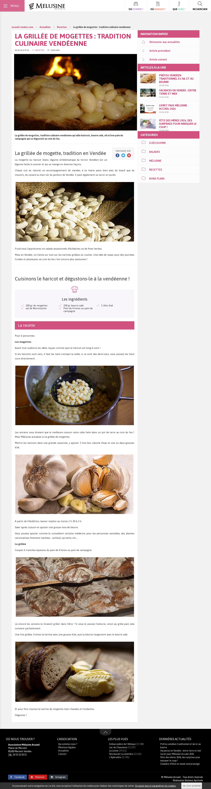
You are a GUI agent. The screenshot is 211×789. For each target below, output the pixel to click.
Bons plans (157, 178)
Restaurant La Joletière (121, 754)
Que (179, 9)
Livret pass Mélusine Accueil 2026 (177, 754)
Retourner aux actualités (165, 41)
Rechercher (200, 9)
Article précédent (160, 50)
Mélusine (155, 160)
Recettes (39, 50)
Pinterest (40, 777)
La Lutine (113, 750)
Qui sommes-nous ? (67, 744)
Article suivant (158, 59)
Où (136, 9)
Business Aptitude (194, 780)
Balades (154, 151)
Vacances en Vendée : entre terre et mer (180, 750)
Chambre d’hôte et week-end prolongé (180, 764)
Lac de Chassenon (118, 747)
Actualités (63, 750)
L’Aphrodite (115, 757)
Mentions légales (67, 747)
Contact (62, 754)
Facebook (19, 777)
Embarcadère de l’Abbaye (122, 744)
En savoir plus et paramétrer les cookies (155, 786)
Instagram (60, 777)
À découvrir (157, 142)
